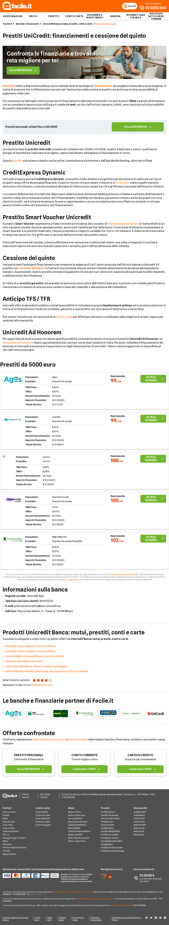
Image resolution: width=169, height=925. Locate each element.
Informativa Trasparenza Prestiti (123, 574)
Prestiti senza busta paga (112, 851)
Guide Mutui (139, 815)
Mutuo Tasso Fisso (76, 841)
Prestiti (53, 16)
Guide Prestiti (140, 812)
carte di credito (78, 739)
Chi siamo (7, 844)
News (5, 841)
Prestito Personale (109, 815)
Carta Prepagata (43, 825)
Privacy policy (37, 919)
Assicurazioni (12, 16)
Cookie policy (49, 919)
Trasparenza (73, 579)
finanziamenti (41, 739)
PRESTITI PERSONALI (28, 755)
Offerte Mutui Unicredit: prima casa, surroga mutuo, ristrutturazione (46, 671)
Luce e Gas (8, 825)
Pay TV (6, 834)
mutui (54, 739)
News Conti (139, 831)
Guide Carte (139, 821)
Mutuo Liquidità (75, 834)
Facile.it (7, 23)
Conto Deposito (42, 818)
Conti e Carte (74, 16)
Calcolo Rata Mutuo (77, 825)
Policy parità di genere (78, 919)
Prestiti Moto (107, 844)
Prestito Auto (107, 821)
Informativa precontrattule (96, 919)
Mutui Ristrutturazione (78, 838)
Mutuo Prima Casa (76, 815)
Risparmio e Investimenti (94, 16)
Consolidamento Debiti (111, 841)
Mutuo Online (74, 812)
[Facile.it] (17, 8)
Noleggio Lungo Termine (14, 838)
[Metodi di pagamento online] (30, 875)
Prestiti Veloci (107, 828)
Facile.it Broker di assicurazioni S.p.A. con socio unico (72, 892)
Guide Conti (139, 818)
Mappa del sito (9, 854)
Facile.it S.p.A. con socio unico (120, 905)
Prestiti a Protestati (110, 834)
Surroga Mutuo (75, 818)
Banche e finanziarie (27, 23)
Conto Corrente (42, 815)
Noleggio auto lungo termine (156, 16)
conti (62, 739)
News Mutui (139, 834)
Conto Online (41, 812)
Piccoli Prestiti (107, 825)
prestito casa (64, 316)
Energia (115, 16)
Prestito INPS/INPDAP (110, 831)
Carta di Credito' (43, 821)
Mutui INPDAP (74, 828)
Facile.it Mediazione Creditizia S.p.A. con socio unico (94, 899)
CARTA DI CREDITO (140, 755)
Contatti (6, 851)
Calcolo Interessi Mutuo (79, 831)
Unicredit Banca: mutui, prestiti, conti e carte (67, 23)
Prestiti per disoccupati (111, 847)
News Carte (139, 828)
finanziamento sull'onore (18, 342)
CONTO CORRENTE (84, 755)
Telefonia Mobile (10, 831)
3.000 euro (122, 182)
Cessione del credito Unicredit (23, 661)
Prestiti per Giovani (109, 838)
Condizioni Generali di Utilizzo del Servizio (16, 919)
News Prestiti (140, 825)
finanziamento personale (122, 223)
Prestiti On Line (108, 812)
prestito (17, 160)
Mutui (33, 16)
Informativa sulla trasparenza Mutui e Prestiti (126, 919)
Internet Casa (9, 821)
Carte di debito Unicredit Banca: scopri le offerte (34, 656)
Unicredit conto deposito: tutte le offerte (30, 646)
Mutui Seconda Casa (77, 821)
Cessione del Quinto (110, 818)
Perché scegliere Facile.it (14, 847)
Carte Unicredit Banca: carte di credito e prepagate (36, 666)
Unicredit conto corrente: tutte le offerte (30, 651)
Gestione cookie (62, 919)
